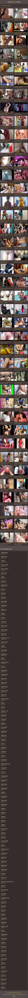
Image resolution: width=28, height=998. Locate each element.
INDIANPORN (14, 2)
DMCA (14, 996)
